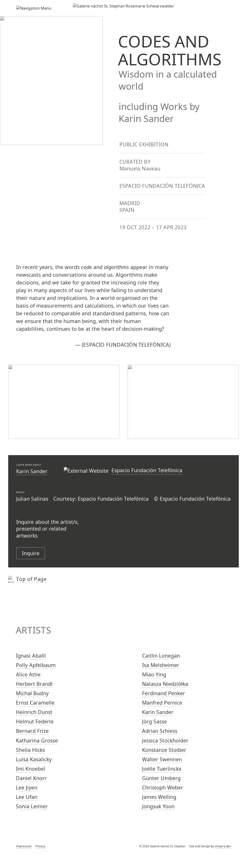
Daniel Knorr (31, 778)
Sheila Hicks (30, 749)
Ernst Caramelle (35, 702)
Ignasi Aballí (31, 655)
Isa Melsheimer (160, 664)
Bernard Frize (32, 730)
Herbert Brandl (34, 683)
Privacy (40, 846)
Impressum (24, 846)
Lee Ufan (26, 796)
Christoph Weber (162, 787)
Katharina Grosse (37, 740)
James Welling (159, 796)
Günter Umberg (161, 778)
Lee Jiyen (26, 787)
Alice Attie (28, 674)
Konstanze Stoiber (164, 749)
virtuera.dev (223, 846)
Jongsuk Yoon (158, 806)
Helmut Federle (35, 721)
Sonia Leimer (32, 806)
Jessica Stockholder (165, 740)
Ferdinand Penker (163, 693)
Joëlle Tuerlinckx (161, 768)
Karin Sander (32, 471)
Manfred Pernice (162, 702)
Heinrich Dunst (34, 711)
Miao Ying (154, 674)
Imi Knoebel (30, 768)
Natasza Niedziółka (165, 683)
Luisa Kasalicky (34, 759)
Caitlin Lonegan (161, 655)
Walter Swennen (162, 759)
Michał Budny (32, 693)
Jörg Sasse (154, 721)
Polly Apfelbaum (36, 664)
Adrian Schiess (159, 730)
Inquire (31, 553)
